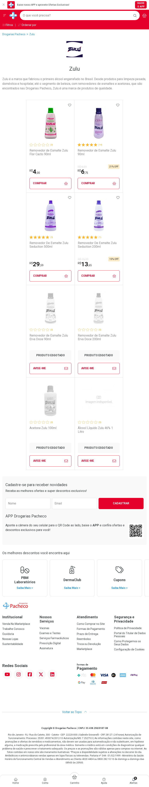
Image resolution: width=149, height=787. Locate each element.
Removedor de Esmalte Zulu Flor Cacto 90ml (48, 152)
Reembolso (84, 639)
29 (36, 264)
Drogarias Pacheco (13, 34)
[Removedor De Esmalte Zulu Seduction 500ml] (50, 216)
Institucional (12, 617)
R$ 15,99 (83, 259)
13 (85, 264)
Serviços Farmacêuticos (54, 638)
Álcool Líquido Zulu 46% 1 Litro (95, 429)
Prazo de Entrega (87, 633)
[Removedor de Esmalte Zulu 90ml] (98, 123)
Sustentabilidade (12, 644)
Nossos (47, 619)
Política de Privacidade (128, 628)
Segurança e (124, 619)
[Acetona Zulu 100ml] (50, 401)
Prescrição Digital (50, 643)
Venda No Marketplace (16, 623)
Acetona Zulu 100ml (42, 428)
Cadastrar (121, 503)
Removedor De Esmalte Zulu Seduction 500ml (48, 244)
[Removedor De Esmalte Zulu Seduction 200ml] (99, 216)
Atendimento (87, 617)
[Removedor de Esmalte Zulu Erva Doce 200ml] (99, 308)
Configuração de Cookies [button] (129, 649)
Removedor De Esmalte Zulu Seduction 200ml (97, 244)
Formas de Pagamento (91, 628)
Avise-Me (39, 368)
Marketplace (84, 649)
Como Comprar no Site (91, 623)
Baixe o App (141, 5)
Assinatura (46, 648)
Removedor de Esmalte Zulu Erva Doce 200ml (97, 337)
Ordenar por (28, 25)
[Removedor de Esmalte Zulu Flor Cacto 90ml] (50, 123)
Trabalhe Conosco (13, 628)
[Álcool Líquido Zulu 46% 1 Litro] (99, 401)
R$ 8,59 (82, 166)
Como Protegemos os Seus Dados (127, 643)
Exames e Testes (50, 633)
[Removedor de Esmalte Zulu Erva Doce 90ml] (50, 308)
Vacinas (44, 628)
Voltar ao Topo (72, 712)
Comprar (40, 183)
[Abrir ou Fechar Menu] (4, 15)
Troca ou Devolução (89, 644)
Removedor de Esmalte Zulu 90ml (97, 152)
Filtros (9, 25)
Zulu (32, 34)
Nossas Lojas (10, 639)
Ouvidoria (8, 633)
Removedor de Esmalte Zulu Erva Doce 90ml (48, 337)
